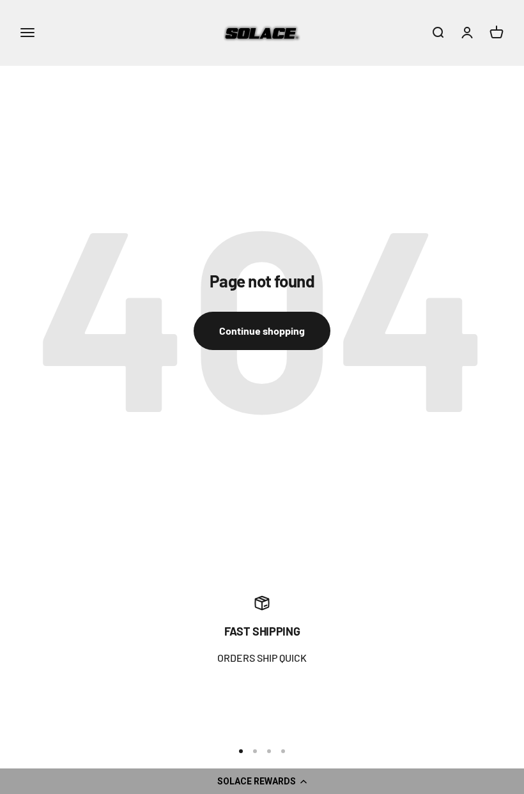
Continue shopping (262, 330)
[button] (262, 781)
